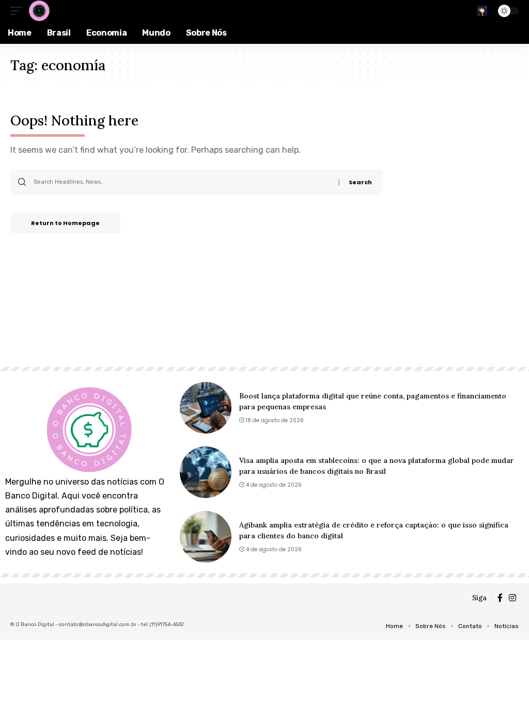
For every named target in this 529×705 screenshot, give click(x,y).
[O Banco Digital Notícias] (39, 11)
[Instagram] (512, 598)
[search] (482, 11)
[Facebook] (500, 598)
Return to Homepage (65, 223)
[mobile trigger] (19, 11)
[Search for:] (182, 182)
